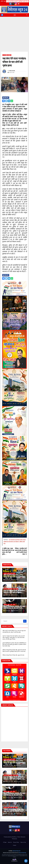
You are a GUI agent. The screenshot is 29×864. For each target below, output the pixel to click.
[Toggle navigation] (15, 15)
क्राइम (11, 588)
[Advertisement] (14, 32)
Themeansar (14, 838)
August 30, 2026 (9, 765)
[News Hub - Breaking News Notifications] (26, 861)
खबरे (11, 573)
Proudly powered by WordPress (10, 836)
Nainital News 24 (16, 850)
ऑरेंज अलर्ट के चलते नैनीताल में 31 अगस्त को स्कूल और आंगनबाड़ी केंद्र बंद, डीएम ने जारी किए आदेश (14, 577)
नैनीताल (14, 573)
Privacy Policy (16, 842)
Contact (14, 845)
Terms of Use (23, 842)
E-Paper (4, 842)
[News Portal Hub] (14, 860)
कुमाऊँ (8, 573)
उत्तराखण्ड (5, 573)
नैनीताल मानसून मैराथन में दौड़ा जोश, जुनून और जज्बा (13, 655)
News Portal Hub (22, 852)
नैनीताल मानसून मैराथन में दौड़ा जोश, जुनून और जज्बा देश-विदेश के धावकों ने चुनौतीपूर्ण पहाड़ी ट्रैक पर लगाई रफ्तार (14, 811)
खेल (13, 807)
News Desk (12, 70)
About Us (10, 842)
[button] (26, 15)
